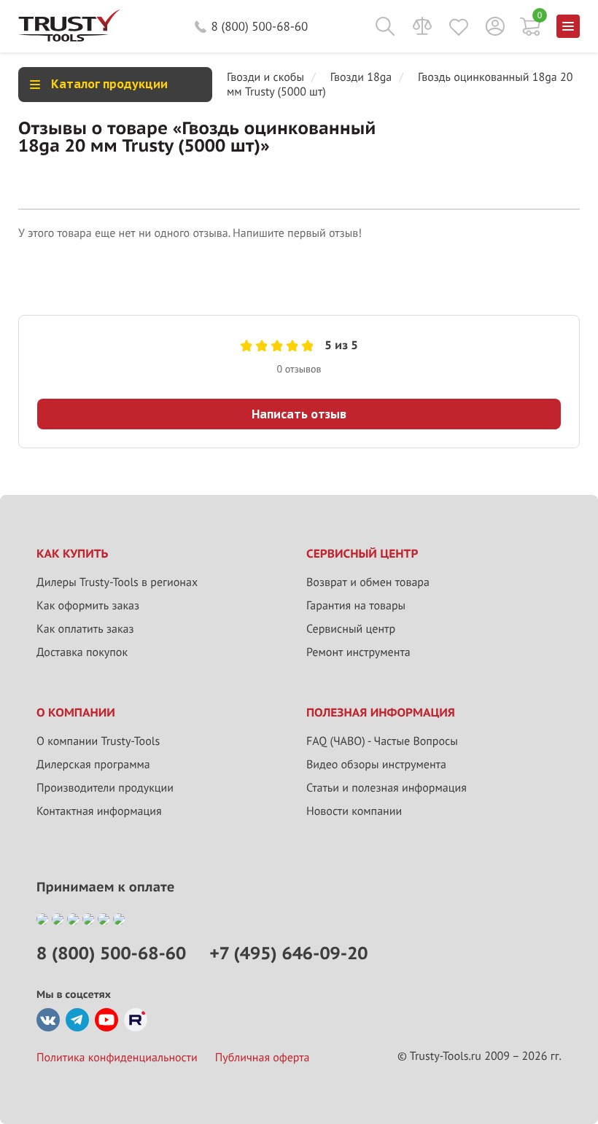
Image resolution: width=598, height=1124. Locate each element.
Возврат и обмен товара (368, 582)
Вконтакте (48, 1019)
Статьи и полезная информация (386, 788)
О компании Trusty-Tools (98, 741)
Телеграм (77, 1019)
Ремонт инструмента (358, 652)
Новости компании (354, 811)
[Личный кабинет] (495, 26)
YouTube (106, 1019)
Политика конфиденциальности (117, 1057)
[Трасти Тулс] (69, 38)
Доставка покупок (82, 652)
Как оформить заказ (87, 605)
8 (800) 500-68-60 (259, 26)
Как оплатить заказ (85, 629)
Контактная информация (99, 811)
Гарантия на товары (355, 605)
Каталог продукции (109, 84)
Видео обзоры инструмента (376, 764)
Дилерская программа (93, 764)
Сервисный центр (350, 629)
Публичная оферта (262, 1057)
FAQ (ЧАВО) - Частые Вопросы (382, 741)
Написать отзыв (299, 414)
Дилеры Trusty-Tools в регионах (117, 582)
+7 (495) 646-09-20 (288, 953)
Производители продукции (105, 788)
